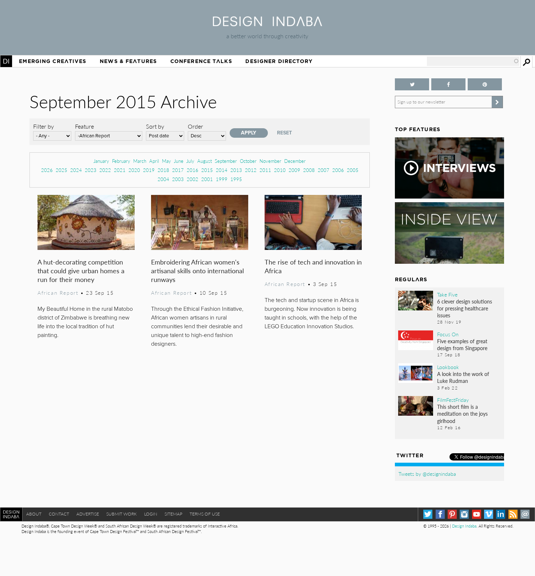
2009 (294, 169)
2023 (90, 169)
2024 (76, 169)
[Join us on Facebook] (448, 84)
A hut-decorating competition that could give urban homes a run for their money (80, 270)
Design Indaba (464, 526)
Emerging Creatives (52, 61)
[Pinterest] (452, 514)
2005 (352, 169)
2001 (207, 179)
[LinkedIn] (500, 514)
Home (6, 61)
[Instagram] (464, 514)
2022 (105, 169)
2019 (149, 169)
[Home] (267, 24)
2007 (323, 169)
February (121, 160)
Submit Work (121, 514)
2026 (47, 169)
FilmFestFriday (453, 399)
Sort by (155, 126)
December (295, 160)
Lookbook (448, 367)
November (270, 160)
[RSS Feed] (513, 514)
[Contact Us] (525, 514)
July (190, 160)
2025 (61, 169)
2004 (163, 179)
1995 (236, 179)
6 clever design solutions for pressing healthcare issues (464, 308)
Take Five (447, 294)
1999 (221, 179)
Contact (59, 514)
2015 (207, 169)
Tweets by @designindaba (427, 473)
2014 (221, 169)
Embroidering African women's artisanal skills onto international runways (197, 270)
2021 (120, 169)
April (154, 160)
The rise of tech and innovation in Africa (313, 266)
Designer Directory (279, 61)
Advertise (87, 514)
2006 (338, 169)
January (101, 160)
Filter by (43, 126)
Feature (84, 126)
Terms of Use (205, 514)
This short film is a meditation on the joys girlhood (462, 413)
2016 (192, 169)
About (33, 514)
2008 (309, 169)
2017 (178, 169)
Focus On (448, 334)
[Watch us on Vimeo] (488, 514)
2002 (192, 179)
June (178, 160)
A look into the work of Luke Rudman (463, 377)
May (166, 160)
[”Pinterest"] (485, 84)
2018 (163, 169)
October (248, 160)
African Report (57, 292)
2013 (236, 169)
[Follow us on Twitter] (412, 84)
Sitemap (173, 514)
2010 (280, 169)
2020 (134, 169)
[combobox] (473, 61)
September (226, 160)
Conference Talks (201, 61)
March (139, 160)
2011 (265, 169)
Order (195, 126)
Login (150, 514)
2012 (251, 169)
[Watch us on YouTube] (476, 514)
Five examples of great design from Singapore (462, 344)
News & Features (128, 61)
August (204, 160)
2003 (178, 179)
